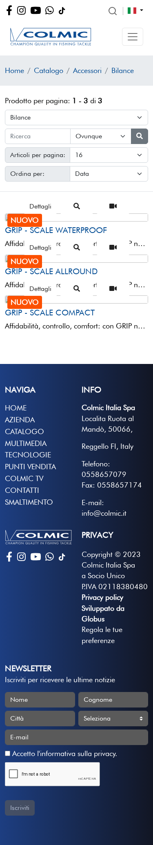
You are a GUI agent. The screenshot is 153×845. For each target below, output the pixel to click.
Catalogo (48, 70)
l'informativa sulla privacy (76, 753)
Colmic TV (24, 478)
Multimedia (26, 443)
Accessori (87, 70)
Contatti (22, 490)
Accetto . (63, 753)
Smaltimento (29, 502)
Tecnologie (28, 454)
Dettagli (40, 206)
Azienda (20, 419)
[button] (132, 37)
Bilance (122, 70)
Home (14, 70)
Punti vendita (30, 466)
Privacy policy (102, 597)
